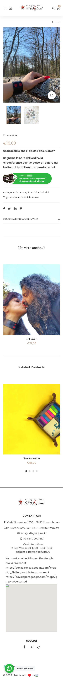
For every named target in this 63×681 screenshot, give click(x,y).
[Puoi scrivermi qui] (9, 668)
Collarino (31, 339)
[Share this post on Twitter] (9, 208)
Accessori (21, 192)
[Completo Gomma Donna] (58, 22)
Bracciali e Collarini (38, 192)
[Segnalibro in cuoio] (53, 22)
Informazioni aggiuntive (20, 219)
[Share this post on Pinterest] (21, 208)
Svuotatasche (31, 458)
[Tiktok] (38, 647)
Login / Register (10, 8)
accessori (14, 197)
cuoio (35, 197)
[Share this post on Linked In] (15, 208)
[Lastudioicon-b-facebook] (24, 647)
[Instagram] (31, 647)
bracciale (26, 197)
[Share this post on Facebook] (4, 208)
